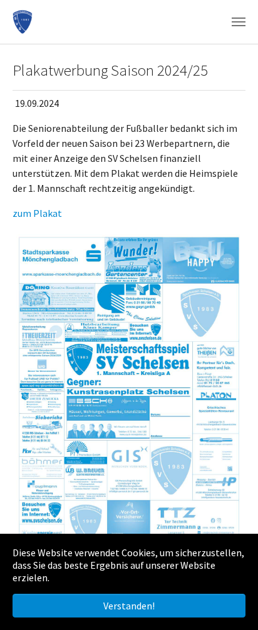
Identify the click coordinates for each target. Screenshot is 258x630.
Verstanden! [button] (129, 605)
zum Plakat (37, 213)
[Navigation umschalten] (238, 21)
